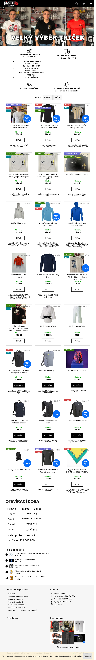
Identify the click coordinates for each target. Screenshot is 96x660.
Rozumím (87, 656)
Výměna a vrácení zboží (18, 596)
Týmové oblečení (15, 602)
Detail (18, 140)
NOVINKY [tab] (47, 97)
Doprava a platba (15, 599)
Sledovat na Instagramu (69, 647)
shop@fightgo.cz (61, 593)
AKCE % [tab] (38, 97)
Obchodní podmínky (16, 607)
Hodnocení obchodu (16, 605)
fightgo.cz (58, 604)
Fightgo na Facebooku (63, 601)
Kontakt (11, 594)
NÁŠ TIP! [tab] (58, 97)
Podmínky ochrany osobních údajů (22, 610)
